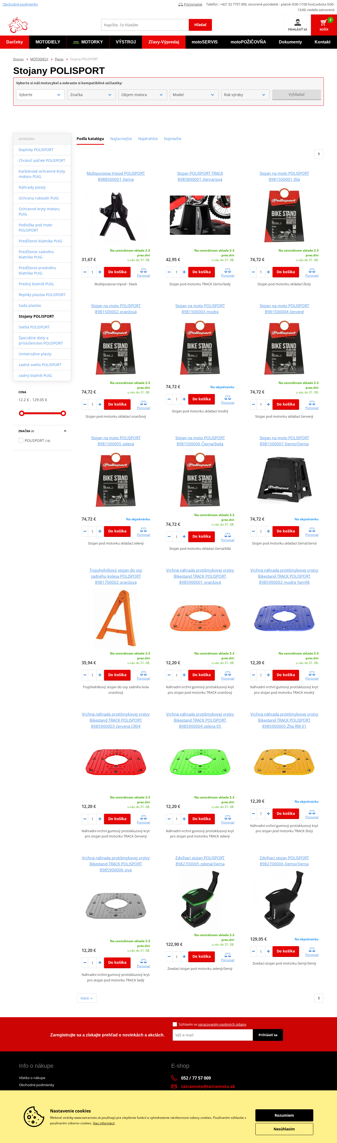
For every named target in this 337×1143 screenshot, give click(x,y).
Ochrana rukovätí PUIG (39, 198)
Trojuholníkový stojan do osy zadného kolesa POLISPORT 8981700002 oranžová (116, 576)
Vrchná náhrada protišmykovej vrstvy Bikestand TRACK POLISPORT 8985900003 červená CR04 (116, 720)
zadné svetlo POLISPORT (40, 364)
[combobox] (40, 94)
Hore (85, 998)
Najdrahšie (148, 138)
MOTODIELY (39, 59)
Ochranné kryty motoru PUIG (39, 211)
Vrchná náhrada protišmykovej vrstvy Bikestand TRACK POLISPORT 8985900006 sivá (116, 863)
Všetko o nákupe (32, 1077)
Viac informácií (104, 1123)
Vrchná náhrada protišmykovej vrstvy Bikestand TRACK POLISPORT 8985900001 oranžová (200, 576)
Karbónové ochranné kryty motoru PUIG (42, 174)
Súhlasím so (212, 1024)
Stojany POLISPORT (36, 316)
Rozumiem (284, 1115)
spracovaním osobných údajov (222, 1024)
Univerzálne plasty (35, 353)
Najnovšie (172, 138)
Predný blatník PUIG (36, 283)
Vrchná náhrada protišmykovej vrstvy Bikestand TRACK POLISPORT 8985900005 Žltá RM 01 (284, 720)
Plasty (59, 59)
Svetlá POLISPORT (34, 327)
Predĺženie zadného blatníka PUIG (36, 254)
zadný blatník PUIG (35, 375)
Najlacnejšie (121, 138)
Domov (18, 59)
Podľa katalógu (90, 138)
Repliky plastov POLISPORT (42, 294)
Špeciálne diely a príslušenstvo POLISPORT (41, 340)
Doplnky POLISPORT (36, 149)
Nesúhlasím (284, 1128)
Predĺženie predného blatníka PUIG (37, 270)
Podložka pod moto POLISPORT (35, 227)
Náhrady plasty (32, 187)
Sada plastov (30, 305)
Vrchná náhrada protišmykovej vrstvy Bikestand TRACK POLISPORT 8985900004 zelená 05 (200, 720)
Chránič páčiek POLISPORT (42, 160)
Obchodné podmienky (20, 4)
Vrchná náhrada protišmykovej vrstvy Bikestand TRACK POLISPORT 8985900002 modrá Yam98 (284, 576)
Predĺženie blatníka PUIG (40, 240)
